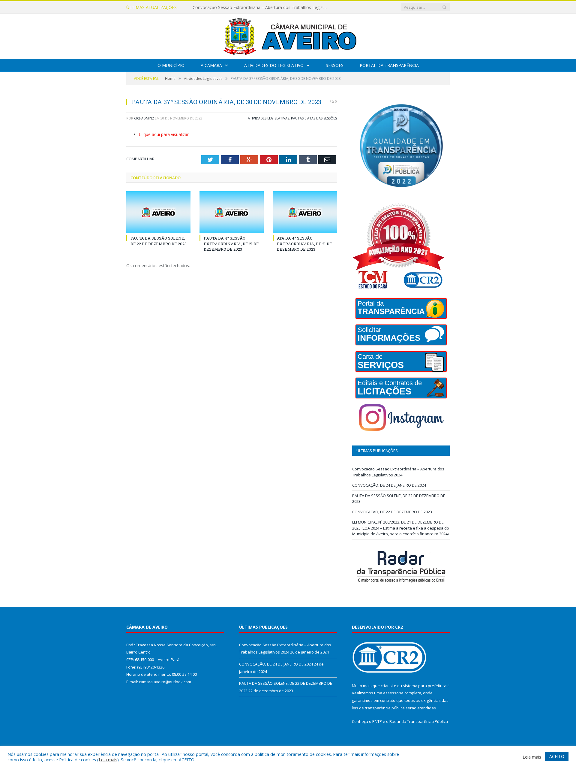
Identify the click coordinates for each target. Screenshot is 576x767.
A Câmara (211, 65)
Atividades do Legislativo (274, 65)
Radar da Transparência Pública (418, 721)
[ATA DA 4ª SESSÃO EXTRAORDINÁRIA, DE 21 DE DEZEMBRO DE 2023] (305, 212)
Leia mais (108, 759)
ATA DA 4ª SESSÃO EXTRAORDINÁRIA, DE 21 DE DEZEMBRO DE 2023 (304, 243)
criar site (388, 685)
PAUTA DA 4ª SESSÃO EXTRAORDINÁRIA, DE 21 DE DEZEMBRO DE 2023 (231, 243)
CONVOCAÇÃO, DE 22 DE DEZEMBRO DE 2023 (392, 512)
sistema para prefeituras (425, 685)
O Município (171, 65)
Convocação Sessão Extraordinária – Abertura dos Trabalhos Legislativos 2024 (398, 472)
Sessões (335, 65)
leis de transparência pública (378, 708)
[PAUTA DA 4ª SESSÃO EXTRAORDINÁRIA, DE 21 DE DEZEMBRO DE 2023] (232, 212)
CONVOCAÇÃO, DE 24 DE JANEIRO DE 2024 (235, 7)
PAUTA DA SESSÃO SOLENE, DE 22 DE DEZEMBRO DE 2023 (158, 240)
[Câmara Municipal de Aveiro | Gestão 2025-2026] (288, 35)
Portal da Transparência (389, 65)
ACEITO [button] (556, 756)
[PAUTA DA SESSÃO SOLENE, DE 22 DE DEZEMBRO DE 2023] (158, 212)
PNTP (377, 721)
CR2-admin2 (144, 118)
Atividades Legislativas (268, 118)
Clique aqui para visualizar (164, 134)
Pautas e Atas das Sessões (314, 118)
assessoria (393, 693)
